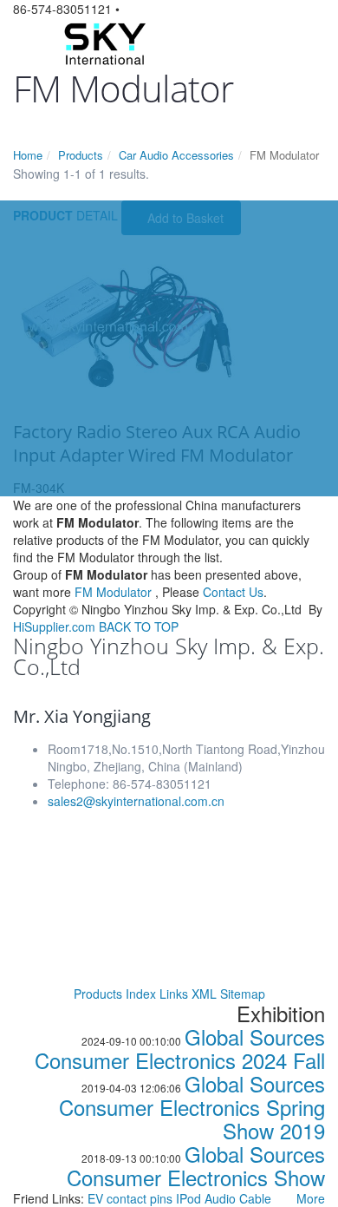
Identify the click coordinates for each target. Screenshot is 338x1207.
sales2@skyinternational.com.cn (136, 801)
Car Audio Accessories (176, 155)
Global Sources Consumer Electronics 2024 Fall (180, 1048)
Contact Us (233, 591)
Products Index (115, 993)
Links (173, 993)
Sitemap (242, 993)
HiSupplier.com (54, 626)
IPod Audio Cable (223, 1198)
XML (204, 993)
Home (27, 155)
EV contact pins (132, 1198)
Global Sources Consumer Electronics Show (196, 1165)
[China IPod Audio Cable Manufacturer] (103, 41)
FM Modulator (113, 591)
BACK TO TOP (139, 626)
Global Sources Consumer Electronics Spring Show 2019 (192, 1106)
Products (80, 155)
